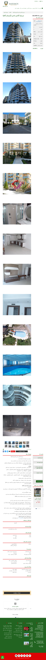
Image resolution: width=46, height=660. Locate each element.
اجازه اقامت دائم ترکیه (8, 632)
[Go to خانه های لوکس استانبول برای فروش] (26, 634)
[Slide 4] (18, 617)
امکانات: (29, 466)
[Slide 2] (37, 508)
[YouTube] (16, 655)
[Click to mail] (9, 451)
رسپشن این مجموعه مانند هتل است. (24, 458)
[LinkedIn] (27, 655)
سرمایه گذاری (29, 8)
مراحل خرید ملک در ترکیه (7, 628)
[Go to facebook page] (3, 451)
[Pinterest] (30, 655)
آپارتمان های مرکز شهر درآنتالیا (31, 644)
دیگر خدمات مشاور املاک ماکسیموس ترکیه (18, 635)
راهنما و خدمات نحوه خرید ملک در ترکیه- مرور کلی (7, 626)
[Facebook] (19, 655)
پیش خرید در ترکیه (8, 636)
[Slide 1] (15, 617)
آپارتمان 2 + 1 (20, 517)
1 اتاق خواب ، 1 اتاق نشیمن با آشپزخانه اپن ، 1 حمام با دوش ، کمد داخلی (18, 467)
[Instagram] (24, 655)
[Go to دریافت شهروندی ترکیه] (26, 628)
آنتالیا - (10, 12)
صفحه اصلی (6, 12)
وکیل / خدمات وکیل (19, 630)
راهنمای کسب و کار (23, 8)
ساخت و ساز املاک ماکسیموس (19, 626)
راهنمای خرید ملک (15, 614)
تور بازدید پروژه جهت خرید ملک (17, 632)
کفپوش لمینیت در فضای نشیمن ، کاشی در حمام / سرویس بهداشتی (19, 472)
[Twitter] (21, 655)
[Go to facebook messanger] (5, 452)
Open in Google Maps (38, 21)
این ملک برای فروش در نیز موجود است (21, 517)
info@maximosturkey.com (40, 643)
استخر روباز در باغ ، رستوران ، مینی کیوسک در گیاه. (22, 480)
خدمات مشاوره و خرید (18, 628)
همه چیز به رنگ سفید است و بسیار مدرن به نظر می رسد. (21, 460)
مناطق (18, 8)
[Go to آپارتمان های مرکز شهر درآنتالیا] (26, 643)
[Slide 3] (17, 617)
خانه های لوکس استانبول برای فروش (31, 636)
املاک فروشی (34, 8)
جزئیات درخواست (22, 451)
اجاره (16, 8)
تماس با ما (39, 8)
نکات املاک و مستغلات (8, 637)
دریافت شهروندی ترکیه (8, 634)
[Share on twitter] (7, 451)
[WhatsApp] (2, 657)
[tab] (6, 442)
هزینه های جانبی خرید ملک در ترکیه (7, 631)
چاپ (13, 451)
